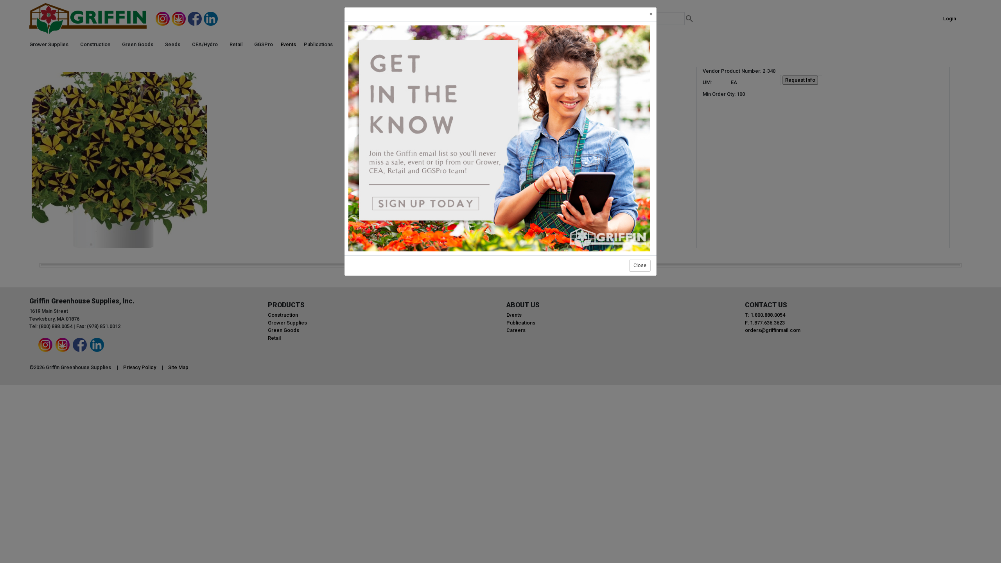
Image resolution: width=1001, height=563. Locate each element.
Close (639, 265)
